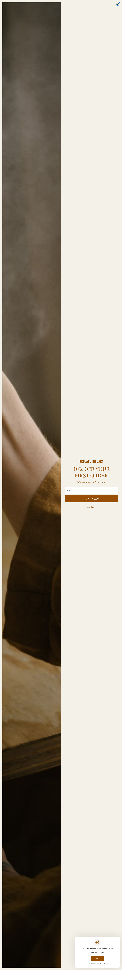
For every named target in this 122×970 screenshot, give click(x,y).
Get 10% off (92, 499)
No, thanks (92, 507)
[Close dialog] (118, 4)
